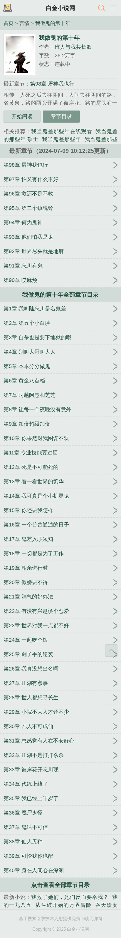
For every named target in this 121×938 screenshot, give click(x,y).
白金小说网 (60, 8)
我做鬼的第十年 (52, 23)
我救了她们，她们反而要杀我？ (70, 897)
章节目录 (61, 116)
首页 (9, 23)
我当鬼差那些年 (61, 139)
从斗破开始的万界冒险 (63, 905)
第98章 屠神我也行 (52, 84)
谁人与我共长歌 (73, 47)
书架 (7, 8)
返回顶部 (111, 650)
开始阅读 (22, 116)
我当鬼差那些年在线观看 (61, 131)
